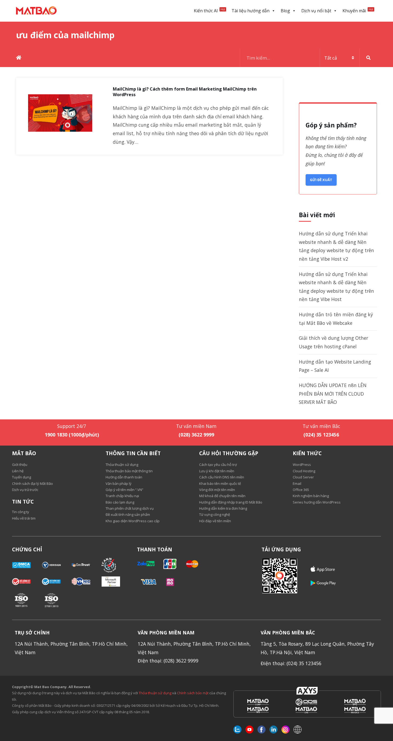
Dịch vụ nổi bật (316, 11)
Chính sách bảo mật (193, 693)
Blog (285, 11)
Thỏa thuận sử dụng (155, 693)
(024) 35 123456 (321, 434)
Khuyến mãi (357, 10)
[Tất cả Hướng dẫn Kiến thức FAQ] (308, 57)
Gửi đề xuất (321, 179)
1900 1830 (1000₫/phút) (72, 434)
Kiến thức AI (209, 10)
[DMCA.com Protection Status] (27, 565)
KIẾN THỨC (307, 453)
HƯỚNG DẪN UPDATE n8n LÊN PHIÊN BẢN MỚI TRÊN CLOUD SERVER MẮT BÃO (333, 393)
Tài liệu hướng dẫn (250, 11)
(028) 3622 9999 (196, 434)
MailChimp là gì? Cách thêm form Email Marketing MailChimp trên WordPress (185, 92)
